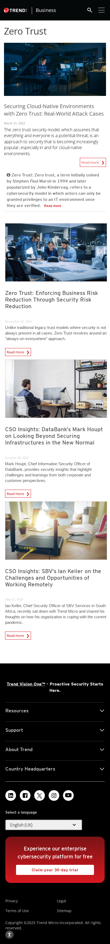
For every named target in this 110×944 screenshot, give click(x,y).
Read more (90, 161)
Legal (61, 900)
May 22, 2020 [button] (14, 599)
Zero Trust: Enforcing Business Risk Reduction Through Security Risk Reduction (51, 300)
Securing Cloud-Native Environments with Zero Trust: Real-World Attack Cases (54, 110)
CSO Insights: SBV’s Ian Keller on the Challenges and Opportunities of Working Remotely (53, 578)
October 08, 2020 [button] (17, 458)
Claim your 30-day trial (47, 868)
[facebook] (25, 795)
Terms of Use (17, 910)
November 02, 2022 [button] (18, 321)
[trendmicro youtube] (68, 795)
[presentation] (56, 252)
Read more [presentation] (15, 351)
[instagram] (54, 795)
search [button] (90, 10)
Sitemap (64, 910)
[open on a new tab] (39, 795)
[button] (43, 825)
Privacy (11, 900)
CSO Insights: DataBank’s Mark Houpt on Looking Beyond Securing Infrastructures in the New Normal (54, 436)
